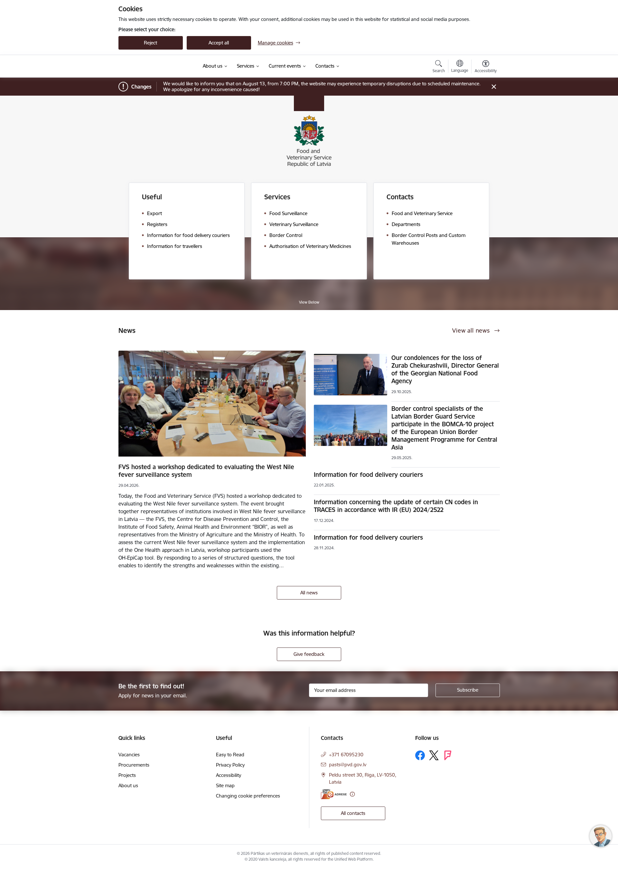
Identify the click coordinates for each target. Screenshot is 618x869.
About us (128, 785)
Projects (127, 775)
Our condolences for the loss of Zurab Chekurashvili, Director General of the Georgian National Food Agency (445, 369)
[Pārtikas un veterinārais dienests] (156, 66)
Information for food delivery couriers (368, 474)
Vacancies (129, 754)
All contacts (353, 813)
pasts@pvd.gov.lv (347, 764)
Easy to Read (230, 754)
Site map (225, 785)
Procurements (133, 765)
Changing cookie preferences (248, 796)
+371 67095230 (346, 754)
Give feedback (309, 654)
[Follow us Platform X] (434, 755)
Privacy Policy (230, 765)
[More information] (352, 794)
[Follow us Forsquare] (448, 755)
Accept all (219, 43)
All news (309, 593)
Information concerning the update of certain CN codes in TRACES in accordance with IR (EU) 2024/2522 (396, 506)
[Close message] (494, 87)
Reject (150, 43)
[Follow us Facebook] (420, 755)
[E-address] (334, 794)
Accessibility (228, 775)
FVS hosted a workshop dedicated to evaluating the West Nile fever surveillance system (206, 470)
